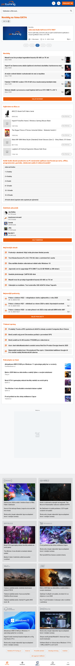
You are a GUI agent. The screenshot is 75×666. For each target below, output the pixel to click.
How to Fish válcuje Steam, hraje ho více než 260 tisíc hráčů (19, 509)
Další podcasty (37, 316)
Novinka (30, 27)
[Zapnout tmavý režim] (58, 3)
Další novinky (37, 99)
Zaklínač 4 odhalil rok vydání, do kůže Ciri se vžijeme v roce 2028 (54, 595)
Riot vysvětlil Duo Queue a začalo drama (53, 555)
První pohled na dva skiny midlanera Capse (20, 396)
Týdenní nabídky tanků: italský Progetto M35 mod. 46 (18, 601)
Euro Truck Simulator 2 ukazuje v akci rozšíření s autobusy (55, 601)
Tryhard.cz (8, 399)
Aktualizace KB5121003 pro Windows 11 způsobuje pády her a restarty (30, 364)
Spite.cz (7, 382)
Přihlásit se (68, 3)
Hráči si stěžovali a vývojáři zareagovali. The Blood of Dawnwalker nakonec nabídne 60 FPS (55, 503)
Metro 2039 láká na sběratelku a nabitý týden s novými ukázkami (28, 372)
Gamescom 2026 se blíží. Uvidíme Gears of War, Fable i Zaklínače (19, 503)
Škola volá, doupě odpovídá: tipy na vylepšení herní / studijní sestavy (18, 515)
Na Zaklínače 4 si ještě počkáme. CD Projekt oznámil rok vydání (54, 509)
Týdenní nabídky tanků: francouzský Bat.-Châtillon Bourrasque (17, 595)
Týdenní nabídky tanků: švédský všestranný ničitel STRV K (18, 589)
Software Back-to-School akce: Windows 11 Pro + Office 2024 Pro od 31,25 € (55, 644)
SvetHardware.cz (10, 366)
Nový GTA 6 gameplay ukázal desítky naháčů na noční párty (26, 380)
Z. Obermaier (35, 39)
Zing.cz (7, 374)
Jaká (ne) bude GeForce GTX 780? (42, 30)
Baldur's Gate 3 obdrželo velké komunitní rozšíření (17, 558)
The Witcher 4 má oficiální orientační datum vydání (23, 388)
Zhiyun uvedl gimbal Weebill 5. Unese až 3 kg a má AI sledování (55, 638)
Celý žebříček (37, 240)
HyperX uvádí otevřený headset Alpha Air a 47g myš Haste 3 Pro (19, 638)
